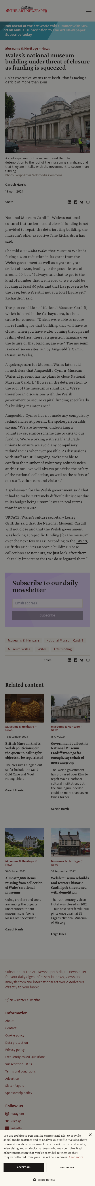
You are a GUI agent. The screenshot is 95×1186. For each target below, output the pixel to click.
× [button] (90, 1135)
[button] (46, 1179)
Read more (76, 1157)
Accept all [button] (24, 1167)
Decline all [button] (67, 1167)
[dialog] (47, 1158)
